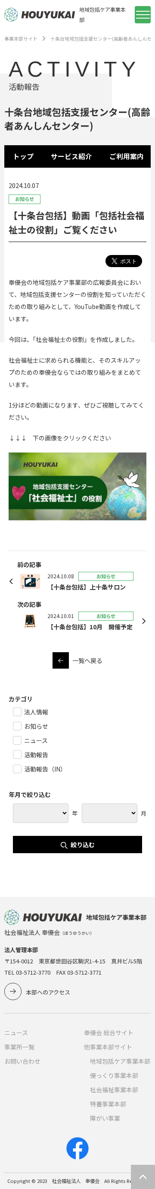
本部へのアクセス (48, 992)
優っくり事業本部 (114, 1075)
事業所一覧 (19, 1046)
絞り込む (83, 844)
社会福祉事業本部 (114, 1089)
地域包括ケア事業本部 (120, 1061)
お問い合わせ (22, 1061)
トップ (23, 156)
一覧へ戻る (87, 660)
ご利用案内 (126, 156)
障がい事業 (105, 1118)
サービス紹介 (71, 156)
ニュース (16, 1032)
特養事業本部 (108, 1104)
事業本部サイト (20, 38)
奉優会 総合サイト (108, 1032)
